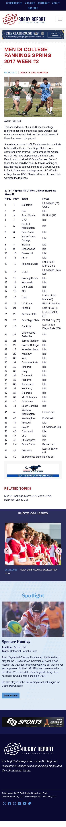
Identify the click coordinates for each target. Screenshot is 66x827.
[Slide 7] (43, 699)
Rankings (42, 72)
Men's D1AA (44, 495)
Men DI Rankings (13, 495)
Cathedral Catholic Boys (23, 651)
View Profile (10, 695)
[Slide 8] (48, 699)
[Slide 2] (18, 699)
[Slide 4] (28, 699)
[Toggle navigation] (60, 19)
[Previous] (7, 550)
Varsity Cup (22, 499)
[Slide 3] (23, 699)
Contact (33, 8)
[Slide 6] (38, 699)
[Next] (58, 550)
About (56, 3)
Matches (30, 3)
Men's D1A (30, 495)
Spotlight (44, 3)
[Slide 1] (14, 699)
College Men (27, 72)
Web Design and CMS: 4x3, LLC (40, 796)
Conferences (14, 3)
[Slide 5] (33, 699)
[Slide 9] (52, 699)
